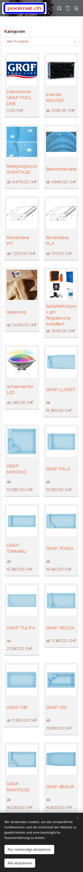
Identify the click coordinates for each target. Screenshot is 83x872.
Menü (76, 8)
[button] (58, 8)
